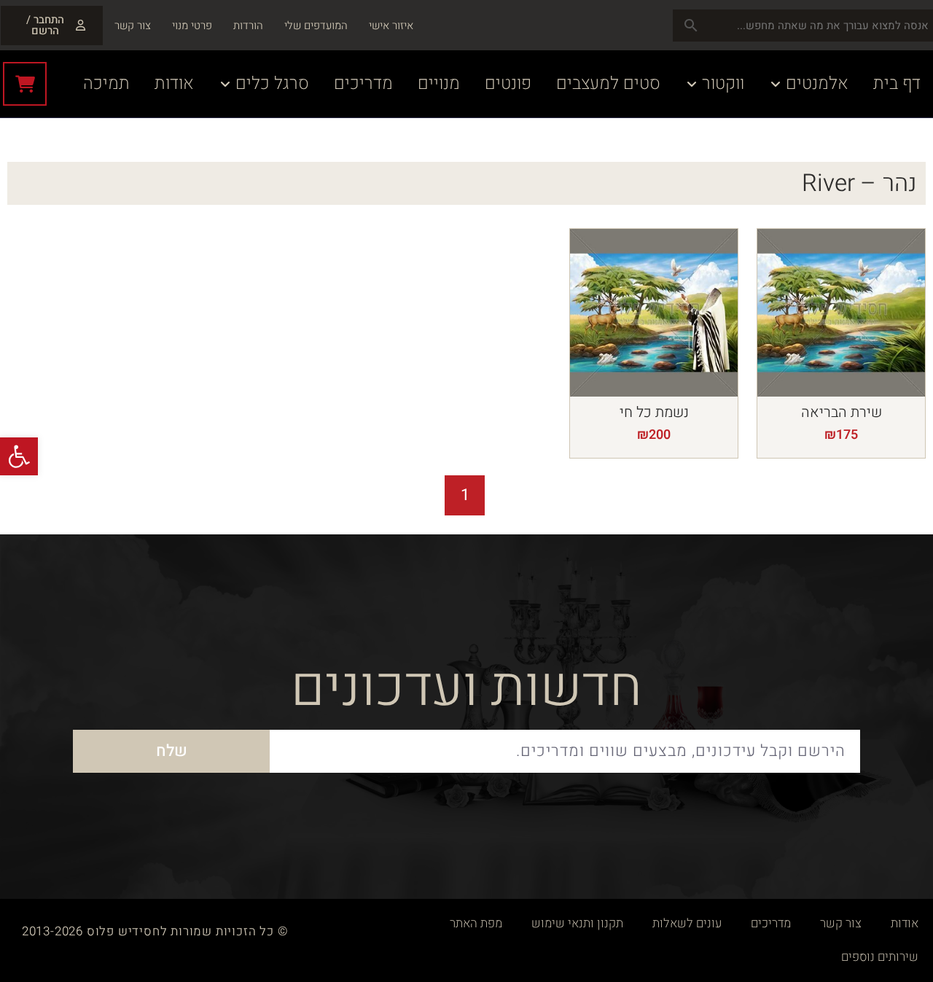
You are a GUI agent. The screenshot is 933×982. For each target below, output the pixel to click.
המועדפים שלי (316, 25)
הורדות (248, 25)
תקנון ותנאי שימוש (577, 923)
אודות (904, 923)
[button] (19, 456)
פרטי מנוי (192, 25)
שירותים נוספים (879, 957)
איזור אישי (391, 25)
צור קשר (132, 25)
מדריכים (771, 923)
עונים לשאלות (687, 923)
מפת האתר (476, 923)
